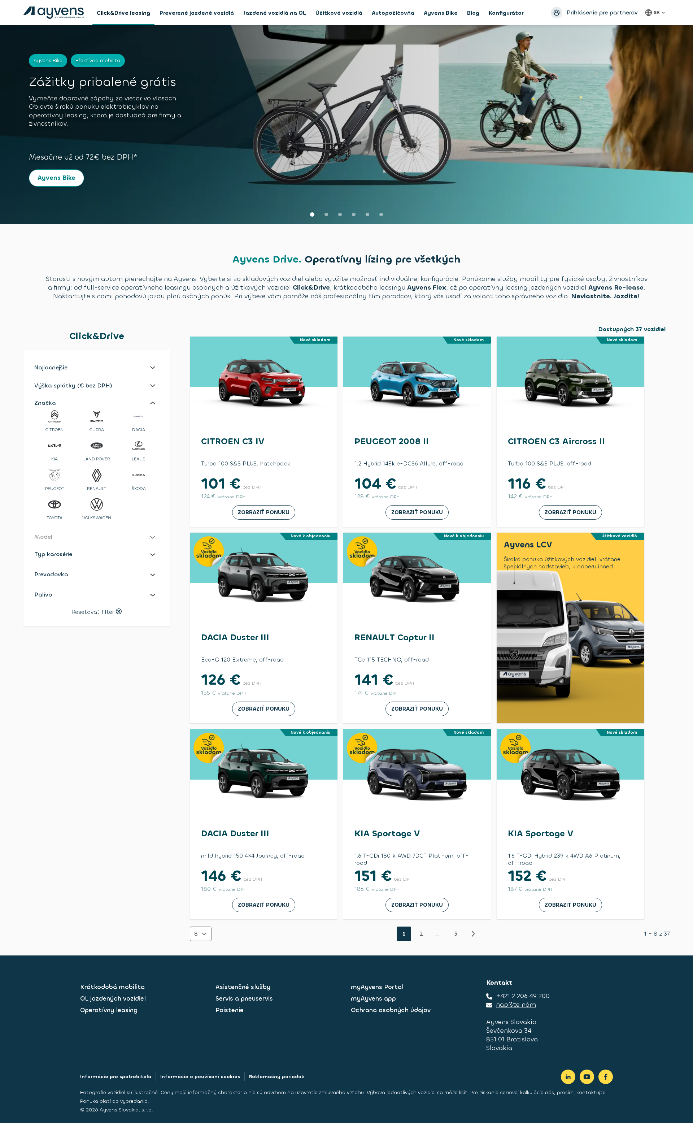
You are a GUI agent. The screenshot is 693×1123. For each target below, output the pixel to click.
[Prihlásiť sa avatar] (556, 12)
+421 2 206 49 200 (523, 996)
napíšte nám (516, 1004)
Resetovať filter (93, 612)
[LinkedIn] (568, 1077)
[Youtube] (587, 1077)
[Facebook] (605, 1077)
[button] (96, 367)
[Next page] (473, 934)
